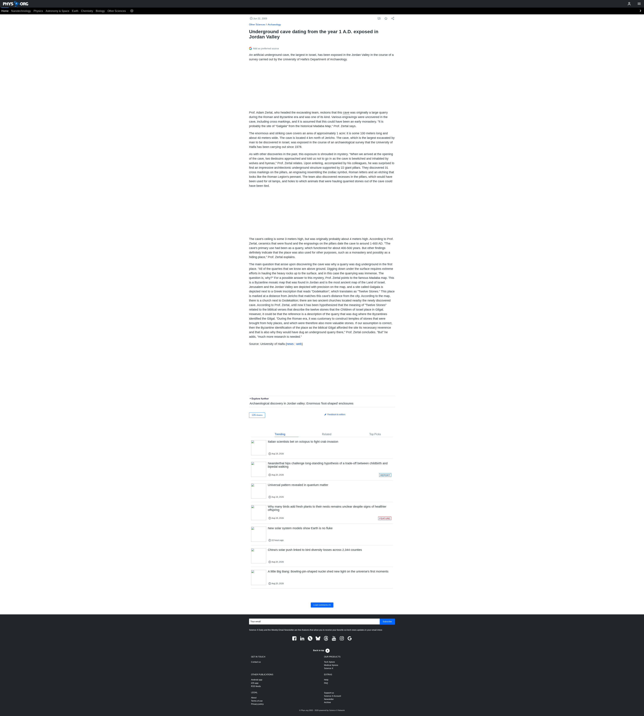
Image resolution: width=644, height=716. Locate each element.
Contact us (256, 662)
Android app (256, 680)
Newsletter (329, 699)
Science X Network (337, 710)
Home (5, 11)
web (299, 344)
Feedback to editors (336, 414)
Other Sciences (117, 11)
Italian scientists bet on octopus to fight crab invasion (303, 441)
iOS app (254, 683)
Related (326, 434)
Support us (329, 693)
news (290, 344)
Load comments (322, 605)
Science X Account (332, 696)
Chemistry (87, 11)
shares (257, 415)
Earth (75, 11)
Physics (38, 11)
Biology (100, 11)
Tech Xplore (329, 662)
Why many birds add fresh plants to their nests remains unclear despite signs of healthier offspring (327, 508)
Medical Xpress (331, 665)
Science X (328, 668)
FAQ (326, 683)
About (253, 698)
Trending (280, 434)
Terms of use (257, 701)
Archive (327, 702)
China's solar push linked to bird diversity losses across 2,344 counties (315, 550)
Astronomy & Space (57, 11)
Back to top (318, 650)
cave (346, 112)
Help (326, 680)
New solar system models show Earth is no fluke (300, 528)
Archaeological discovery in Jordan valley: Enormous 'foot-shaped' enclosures (301, 403)
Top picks (375, 434)
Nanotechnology (21, 11)
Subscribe (387, 621)
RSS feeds (256, 686)
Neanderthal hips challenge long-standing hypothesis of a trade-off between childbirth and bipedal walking (328, 465)
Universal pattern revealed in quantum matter (298, 485)
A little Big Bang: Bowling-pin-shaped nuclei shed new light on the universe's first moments (328, 571)
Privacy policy (257, 704)
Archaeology (274, 24)
